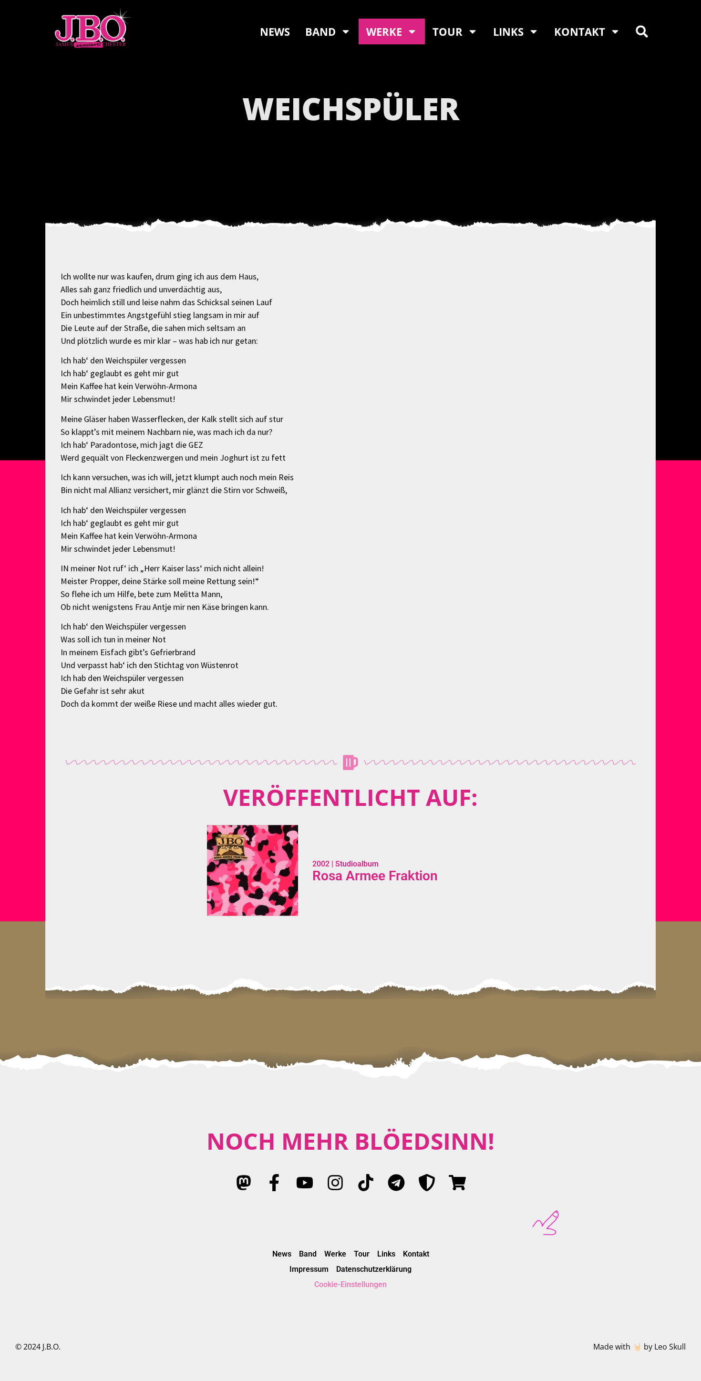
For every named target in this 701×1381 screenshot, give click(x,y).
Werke (384, 31)
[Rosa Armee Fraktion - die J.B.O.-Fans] (426, 1182)
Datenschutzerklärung (374, 1269)
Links (508, 31)
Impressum (309, 1269)
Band (320, 31)
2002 (321, 863)
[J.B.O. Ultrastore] (457, 1182)
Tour (448, 31)
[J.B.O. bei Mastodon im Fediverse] (243, 1182)
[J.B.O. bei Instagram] (335, 1182)
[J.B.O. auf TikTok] (365, 1182)
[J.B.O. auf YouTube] (304, 1182)
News (275, 31)
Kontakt (579, 31)
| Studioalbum (354, 863)
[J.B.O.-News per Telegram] (396, 1182)
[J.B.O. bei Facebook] (274, 1182)
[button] (642, 31)
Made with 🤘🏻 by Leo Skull (639, 1346)
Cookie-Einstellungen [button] (350, 1284)
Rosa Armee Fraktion (375, 876)
